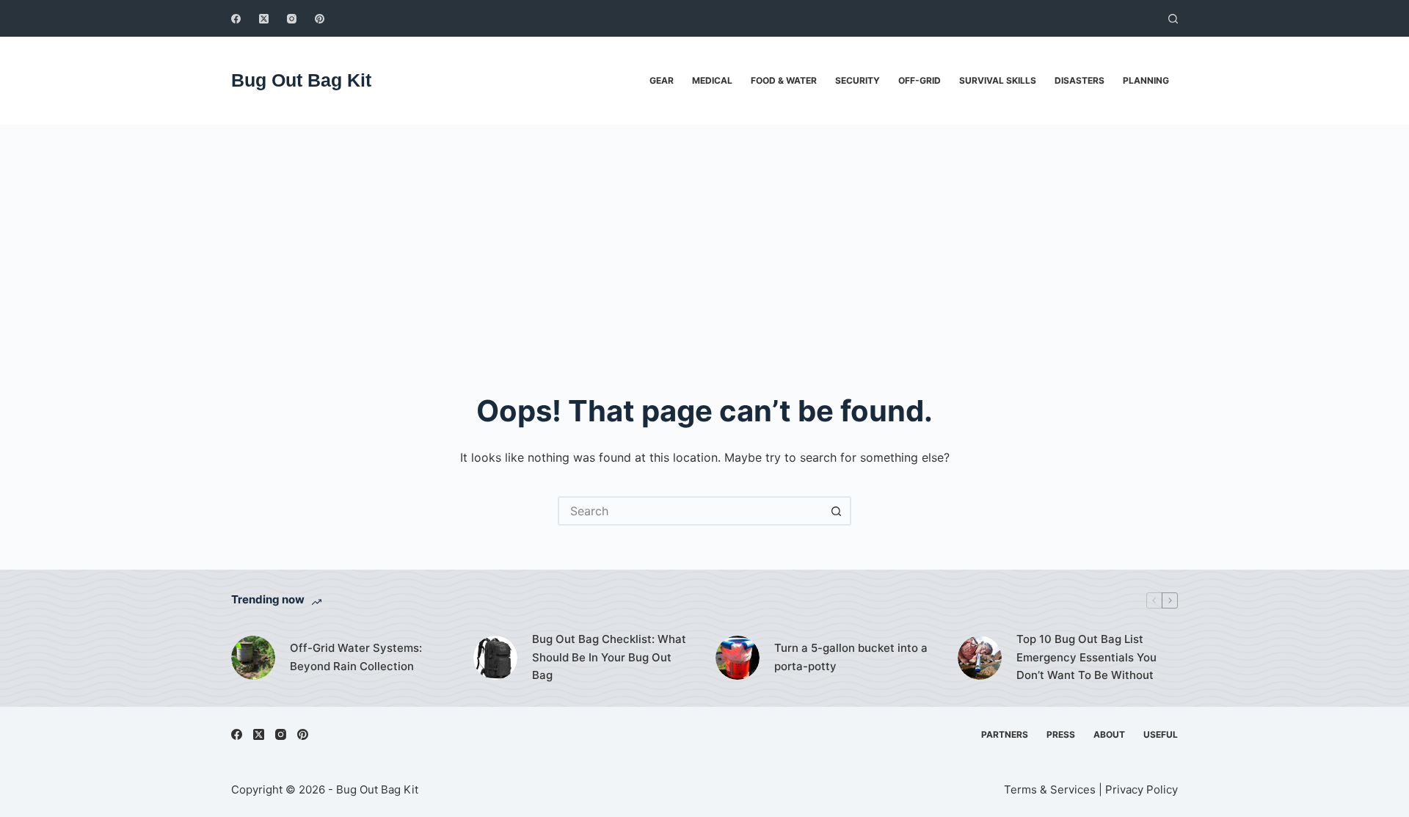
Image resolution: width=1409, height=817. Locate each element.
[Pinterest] (319, 18)
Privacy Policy (1141, 789)
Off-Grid (919, 80)
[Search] (1173, 18)
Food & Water (784, 80)
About (1109, 734)
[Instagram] (291, 18)
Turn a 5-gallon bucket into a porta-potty (851, 657)
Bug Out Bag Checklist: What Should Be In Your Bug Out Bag (609, 657)
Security (857, 80)
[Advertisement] (704, 235)
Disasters (1079, 80)
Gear (661, 80)
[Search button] (836, 511)
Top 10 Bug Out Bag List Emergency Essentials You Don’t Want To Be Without (1086, 657)
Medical (712, 80)
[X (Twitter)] (264, 18)
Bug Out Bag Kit (301, 80)
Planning (1146, 80)
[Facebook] (236, 18)
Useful (1160, 734)
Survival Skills (997, 80)
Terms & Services (1050, 789)
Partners (1004, 734)
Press (1060, 734)
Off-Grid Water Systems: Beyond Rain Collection (356, 657)
